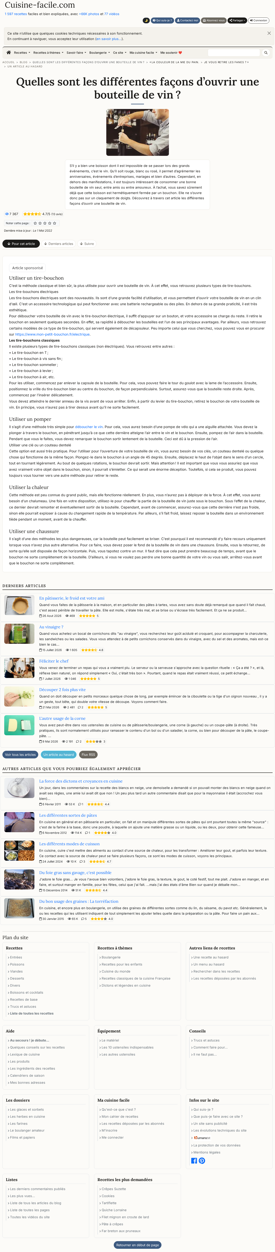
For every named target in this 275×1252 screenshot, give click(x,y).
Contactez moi (188, 20)
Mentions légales (206, 1152)
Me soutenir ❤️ (171, 52)
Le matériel (110, 1040)
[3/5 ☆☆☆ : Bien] (45, 223)
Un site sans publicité (210, 1124)
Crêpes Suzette (114, 1189)
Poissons (17, 964)
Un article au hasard (24, 66)
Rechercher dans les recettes (216, 971)
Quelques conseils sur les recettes (37, 1047)
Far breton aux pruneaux (121, 1231)
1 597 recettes (16, 14)
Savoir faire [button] (75, 52)
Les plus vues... (22, 1196)
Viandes (16, 971)
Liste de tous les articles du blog (35, 1203)
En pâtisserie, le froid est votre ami (71, 598)
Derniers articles (61, 244)
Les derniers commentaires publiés (37, 1189)
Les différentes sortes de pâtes (68, 815)
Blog (24, 62)
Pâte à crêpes (112, 1224)
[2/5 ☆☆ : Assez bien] (40, 223)
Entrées (16, 957)
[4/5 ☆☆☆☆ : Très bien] (49, 223)
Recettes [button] (21, 52)
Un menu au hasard (208, 964)
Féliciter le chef (53, 660)
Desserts (17, 978)
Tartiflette (109, 1203)
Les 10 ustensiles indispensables (128, 1047)
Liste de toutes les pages (30, 1210)
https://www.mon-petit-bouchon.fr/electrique (52, 334)
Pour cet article (23, 244)
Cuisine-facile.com (40, 5)
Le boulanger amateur (27, 1130)
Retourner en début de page (137, 1245)
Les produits (20, 1061)
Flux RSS (88, 755)
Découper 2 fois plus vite (62, 689)
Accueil (8, 62)
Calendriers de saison (27, 1075)
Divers (15, 985)
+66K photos (89, 14)
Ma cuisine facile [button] (142, 52)
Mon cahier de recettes (120, 1116)
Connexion (260, 20)
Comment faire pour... (210, 1047)
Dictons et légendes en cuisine (126, 985)
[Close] (269, 33)
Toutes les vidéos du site (30, 1217)
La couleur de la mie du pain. (175, 62)
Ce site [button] (118, 52)
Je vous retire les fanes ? (225, 62)
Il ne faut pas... (205, 1054)
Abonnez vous (215, 20)
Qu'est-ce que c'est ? (119, 1109)
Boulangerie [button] (98, 52)
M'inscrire (109, 1130)
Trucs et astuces (23, 1006)
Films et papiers (22, 1137)
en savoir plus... (109, 39)
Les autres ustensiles (118, 1054)
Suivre (89, 244)
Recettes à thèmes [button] (47, 52)
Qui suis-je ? (163, 20)
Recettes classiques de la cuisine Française (136, 978)
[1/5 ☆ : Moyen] (35, 223)
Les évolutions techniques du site (220, 1130)
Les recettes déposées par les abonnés (224, 978)
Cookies (108, 1196)
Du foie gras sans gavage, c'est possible (75, 872)
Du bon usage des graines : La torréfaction (78, 901)
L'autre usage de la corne (62, 718)
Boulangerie (111, 957)
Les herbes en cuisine (27, 1116)
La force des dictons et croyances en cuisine (81, 781)
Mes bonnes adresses (27, 1082)
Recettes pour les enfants (122, 964)
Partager (237, 20)
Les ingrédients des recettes (32, 1068)
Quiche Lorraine (114, 1210)
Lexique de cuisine (25, 1054)
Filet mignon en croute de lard (125, 1217)
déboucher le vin (89, 427)
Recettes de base (24, 999)
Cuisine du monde (116, 971)
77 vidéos (111, 14)
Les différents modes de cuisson (69, 843)
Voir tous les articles (20, 755)
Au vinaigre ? (51, 626)
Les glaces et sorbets (27, 1109)
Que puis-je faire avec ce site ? (218, 1116)
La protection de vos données (217, 1145)
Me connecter (113, 1137)
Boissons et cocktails (26, 992)
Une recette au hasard (210, 957)
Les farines (19, 1124)
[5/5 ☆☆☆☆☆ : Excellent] (54, 223)
